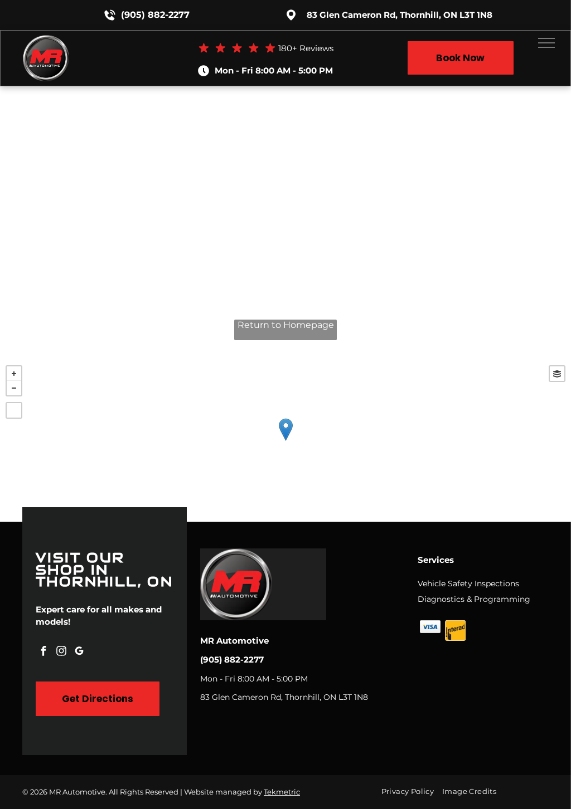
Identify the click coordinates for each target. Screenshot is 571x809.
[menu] (546, 42)
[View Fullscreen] (14, 410)
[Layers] (557, 373)
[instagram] (61, 652)
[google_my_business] (79, 652)
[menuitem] (411, 791)
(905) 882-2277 (155, 14)
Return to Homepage (286, 325)
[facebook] (43, 652)
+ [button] (14, 373)
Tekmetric (282, 791)
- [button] (14, 388)
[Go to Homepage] (46, 40)
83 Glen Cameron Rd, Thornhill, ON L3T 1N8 (399, 14)
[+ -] (285, 441)
